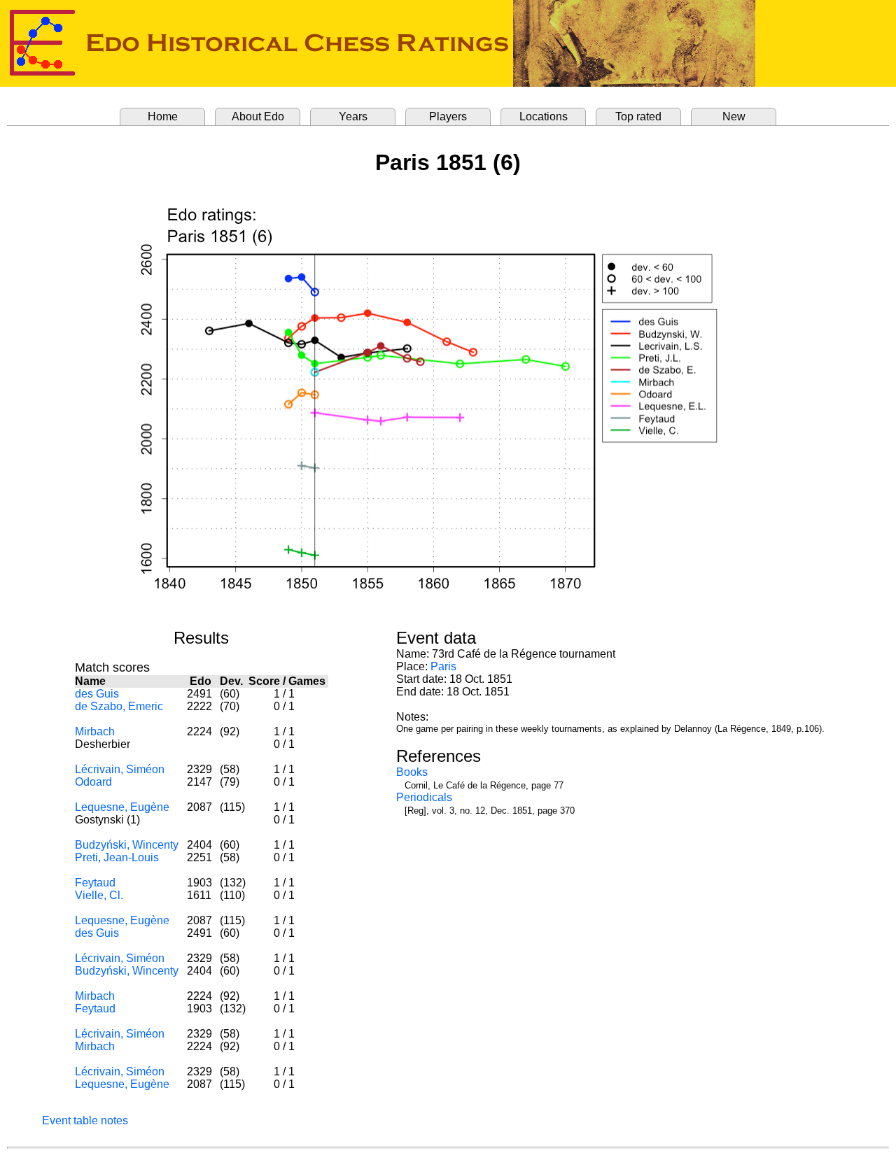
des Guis (97, 694)
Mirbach (95, 731)
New (734, 116)
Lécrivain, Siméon (119, 769)
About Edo (258, 116)
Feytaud (95, 883)
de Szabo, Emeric (119, 706)
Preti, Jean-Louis (117, 857)
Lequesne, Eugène (122, 807)
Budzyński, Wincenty (126, 845)
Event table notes (85, 1120)
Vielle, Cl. (99, 895)
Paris (443, 666)
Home (163, 116)
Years (353, 116)
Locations (543, 116)
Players (448, 116)
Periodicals (424, 797)
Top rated (638, 116)
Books (412, 772)
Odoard (93, 782)
